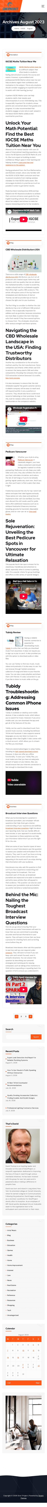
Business (13, 807)
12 (33, 1350)
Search (9, 1029)
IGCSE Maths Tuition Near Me (21, 61)
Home (16, 28)
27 (39, 1366)
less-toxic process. (13, 378)
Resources (11, 1300)
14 (8, 1357)
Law (8, 1275)
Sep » (38, 1383)
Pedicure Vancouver (16, 451)
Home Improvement (15, 1265)
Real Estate (11, 1285)
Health (9, 1255)
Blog (11, 243)
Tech (9, 1310)
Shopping (10, 1305)
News (9, 1280)
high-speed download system (26, 751)
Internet (10, 1270)
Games (10, 1250)
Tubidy (8, 648)
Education (11, 1245)
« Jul (9, 1383)
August (30, 28)
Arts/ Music (11, 1230)
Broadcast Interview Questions (22, 813)
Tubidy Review (13, 632)
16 (18, 1357)
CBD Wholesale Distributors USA (23, 249)
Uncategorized (12, 1315)
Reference (11, 1295)
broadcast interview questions (17, 828)
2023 (23, 28)
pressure (9, 953)
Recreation (14, 55)
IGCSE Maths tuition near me (30, 67)
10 (23, 1350)
